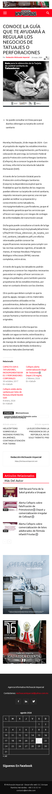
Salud (5, 496)
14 (32, 735)
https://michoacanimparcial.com (26, 461)
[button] (48, 13)
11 (13, 735)
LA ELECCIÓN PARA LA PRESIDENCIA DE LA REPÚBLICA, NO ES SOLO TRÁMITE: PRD (38, 433)
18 (13, 741)
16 (45, 735)
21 (32, 741)
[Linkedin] (26, 701)
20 (26, 741)
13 (26, 735)
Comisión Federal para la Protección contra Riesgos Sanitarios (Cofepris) (20, 417)
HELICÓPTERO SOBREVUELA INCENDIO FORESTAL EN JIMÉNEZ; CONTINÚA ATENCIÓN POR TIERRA (14, 436)
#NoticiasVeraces (22, 413)
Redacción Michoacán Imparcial (17, 57)
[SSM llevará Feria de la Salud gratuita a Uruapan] (10, 492)
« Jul (5, 756)
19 (20, 741)
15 (39, 735)
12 (20, 735)
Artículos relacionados (19, 475)
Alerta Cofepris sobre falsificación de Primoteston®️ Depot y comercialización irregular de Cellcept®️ (33, 509)
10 (6, 735)
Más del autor (14, 480)
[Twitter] (34, 701)
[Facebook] (18, 701)
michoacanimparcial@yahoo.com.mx (32, 693)
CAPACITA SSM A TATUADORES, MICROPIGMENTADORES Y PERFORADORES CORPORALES (13, 373)
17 (6, 741)
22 (39, 741)
